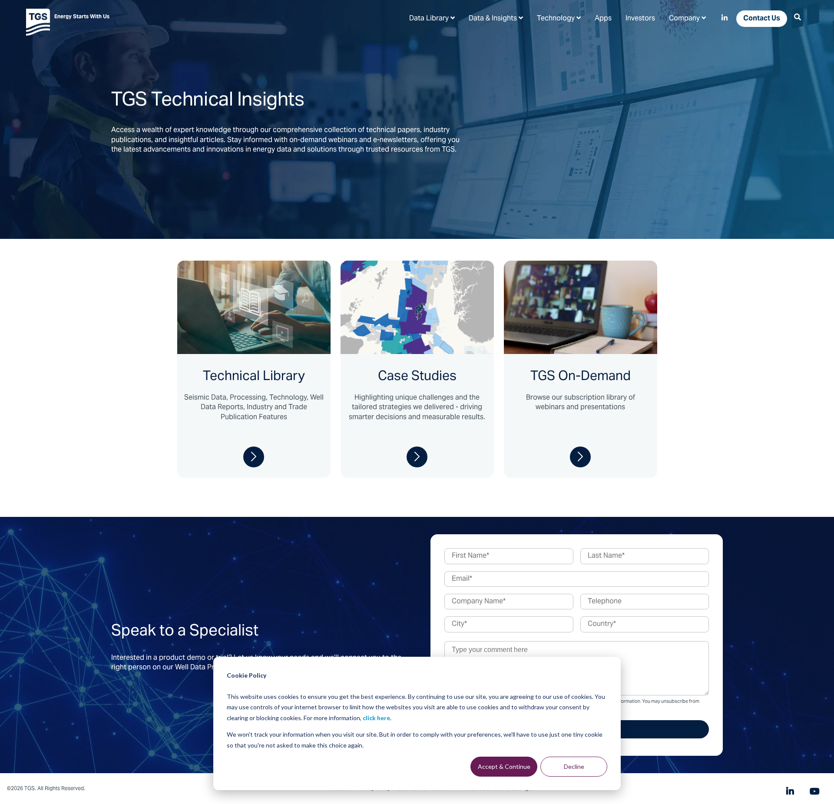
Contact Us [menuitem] (761, 18)
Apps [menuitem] (603, 18)
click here (376, 717)
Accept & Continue (504, 766)
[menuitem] (432, 18)
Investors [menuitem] (640, 18)
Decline (574, 766)
